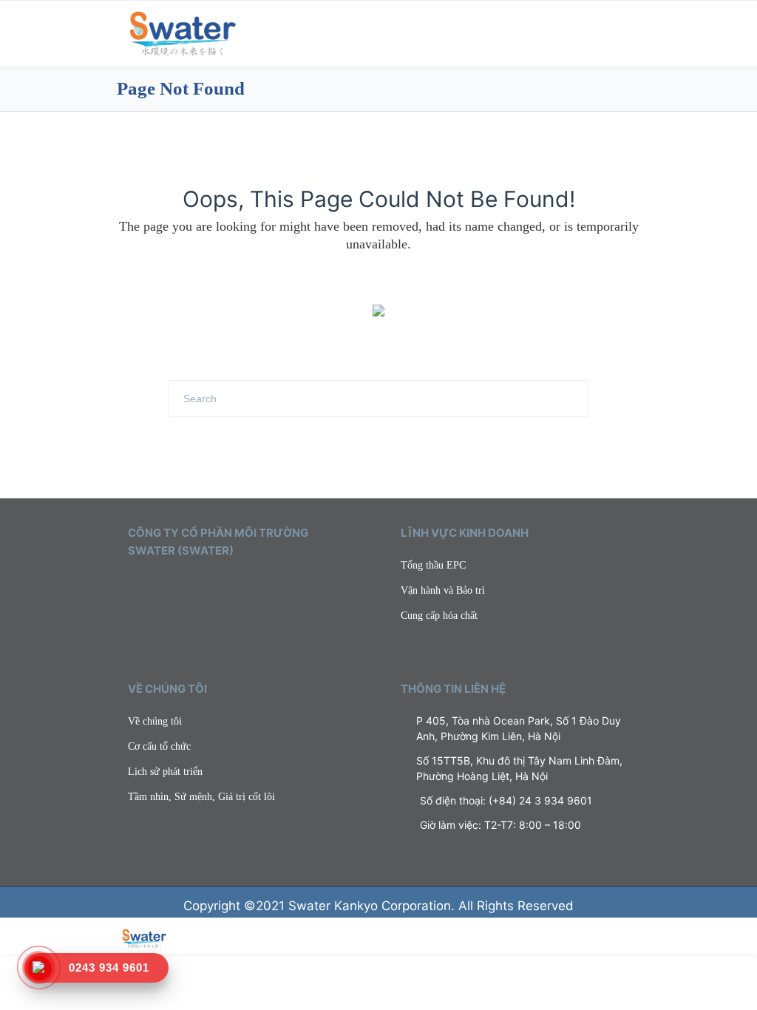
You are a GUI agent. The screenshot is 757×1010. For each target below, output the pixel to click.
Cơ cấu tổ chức (159, 746)
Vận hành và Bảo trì (443, 590)
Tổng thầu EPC (433, 565)
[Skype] (219, 586)
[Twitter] (133, 586)
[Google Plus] (197, 586)
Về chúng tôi (155, 721)
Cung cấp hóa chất (439, 615)
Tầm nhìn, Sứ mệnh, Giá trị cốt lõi (201, 796)
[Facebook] (154, 586)
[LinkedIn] (176, 586)
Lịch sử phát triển (165, 771)
